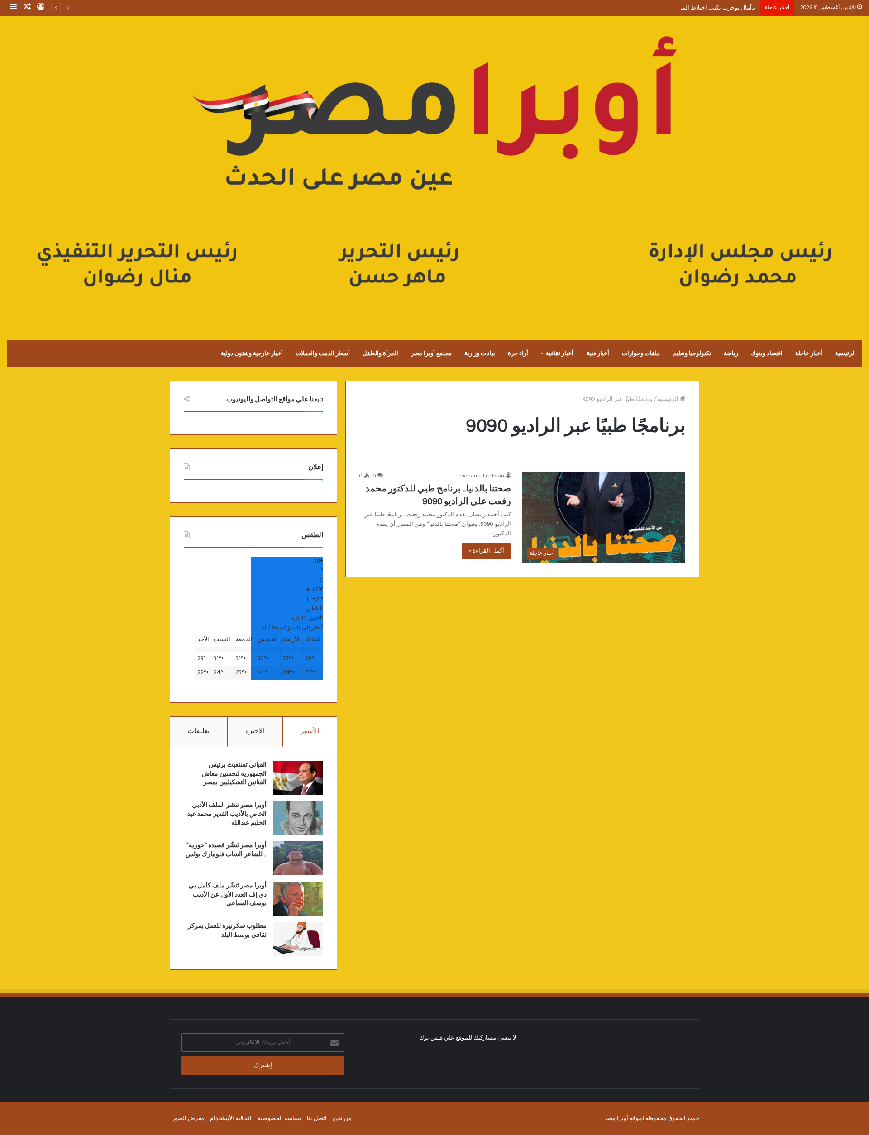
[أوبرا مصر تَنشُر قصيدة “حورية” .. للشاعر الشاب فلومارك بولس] (298, 858)
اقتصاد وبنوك (767, 353)
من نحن (342, 1118)
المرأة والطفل (380, 353)
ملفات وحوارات (641, 353)
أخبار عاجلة (808, 353)
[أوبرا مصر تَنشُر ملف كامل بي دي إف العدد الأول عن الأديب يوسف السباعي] (298, 899)
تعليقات (199, 731)
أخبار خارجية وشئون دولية (252, 353)
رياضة (731, 353)
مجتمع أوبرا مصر (431, 353)
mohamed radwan (481, 476)
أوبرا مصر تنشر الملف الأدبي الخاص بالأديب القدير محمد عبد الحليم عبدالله (227, 814)
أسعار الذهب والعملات (323, 353)
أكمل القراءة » (486, 551)
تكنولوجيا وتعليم (692, 353)
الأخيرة (255, 731)
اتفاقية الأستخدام (231, 1118)
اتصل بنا (317, 1118)
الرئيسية (845, 353)
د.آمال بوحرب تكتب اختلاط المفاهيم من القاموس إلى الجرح (682, 8)
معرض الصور (188, 1118)
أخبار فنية (598, 353)
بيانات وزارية (479, 353)
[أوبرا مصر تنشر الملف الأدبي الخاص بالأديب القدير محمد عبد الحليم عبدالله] (298, 818)
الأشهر (310, 731)
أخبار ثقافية (559, 353)
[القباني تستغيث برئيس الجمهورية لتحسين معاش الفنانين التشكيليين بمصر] (298, 778)
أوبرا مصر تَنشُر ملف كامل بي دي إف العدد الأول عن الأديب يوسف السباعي (228, 894)
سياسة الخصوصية (279, 1118)
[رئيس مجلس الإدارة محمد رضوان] (434, 168)
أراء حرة (518, 353)
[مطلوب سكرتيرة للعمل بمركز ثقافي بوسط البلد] (298, 939)
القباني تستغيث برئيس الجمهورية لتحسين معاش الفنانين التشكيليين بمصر (234, 774)
